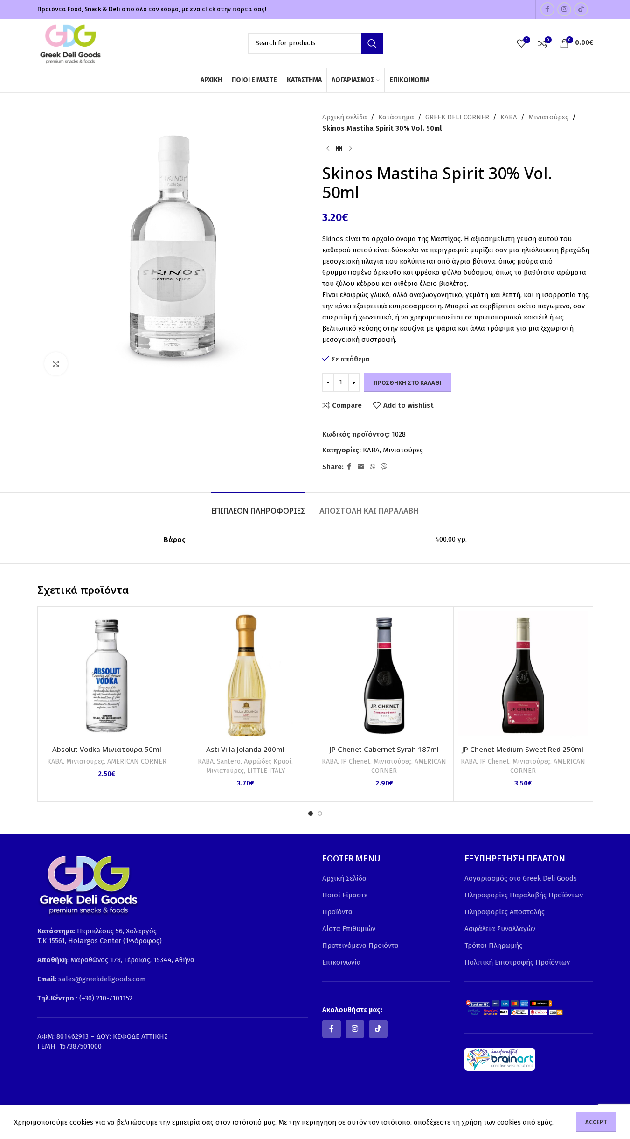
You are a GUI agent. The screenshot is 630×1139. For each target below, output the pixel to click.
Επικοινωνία (341, 962)
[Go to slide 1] (310, 813)
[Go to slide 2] (320, 813)
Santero (229, 761)
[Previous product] (327, 148)
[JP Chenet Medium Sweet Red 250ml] (523, 676)
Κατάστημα (396, 117)
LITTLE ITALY (266, 771)
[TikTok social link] (581, 9)
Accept (596, 1121)
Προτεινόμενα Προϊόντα (360, 945)
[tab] (258, 506)
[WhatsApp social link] (372, 466)
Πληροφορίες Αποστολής (504, 912)
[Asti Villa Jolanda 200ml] (245, 676)
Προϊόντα (337, 912)
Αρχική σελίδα (344, 117)
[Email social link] (361, 466)
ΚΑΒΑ (508, 117)
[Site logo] (70, 42)
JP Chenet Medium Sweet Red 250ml (522, 749)
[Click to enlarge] (56, 363)
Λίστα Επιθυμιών (348, 928)
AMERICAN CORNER (136, 761)
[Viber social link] (384, 466)
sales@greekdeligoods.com (102, 979)
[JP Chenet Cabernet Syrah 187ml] (384, 676)
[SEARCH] (372, 43)
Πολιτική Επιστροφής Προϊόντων (517, 962)
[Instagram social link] (564, 9)
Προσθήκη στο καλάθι (408, 382)
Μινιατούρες (548, 117)
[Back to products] (339, 148)
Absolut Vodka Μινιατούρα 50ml (106, 749)
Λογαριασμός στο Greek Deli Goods (520, 878)
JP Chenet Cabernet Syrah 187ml (384, 749)
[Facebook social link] (547, 9)
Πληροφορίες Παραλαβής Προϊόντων (523, 895)
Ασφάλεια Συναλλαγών (499, 928)
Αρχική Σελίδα (344, 878)
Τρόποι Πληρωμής (493, 945)
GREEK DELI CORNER (457, 117)
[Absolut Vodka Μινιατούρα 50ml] (107, 676)
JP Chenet (355, 761)
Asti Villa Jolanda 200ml (245, 749)
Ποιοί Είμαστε (344, 895)
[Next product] (350, 148)
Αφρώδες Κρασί (267, 761)
